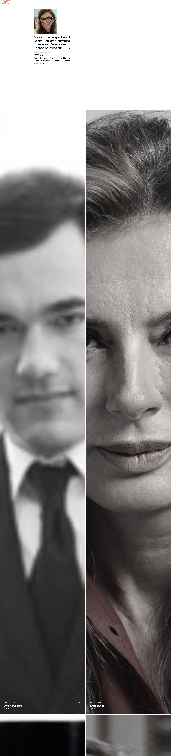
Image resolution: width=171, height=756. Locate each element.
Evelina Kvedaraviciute (42, 52)
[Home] (7, 2)
